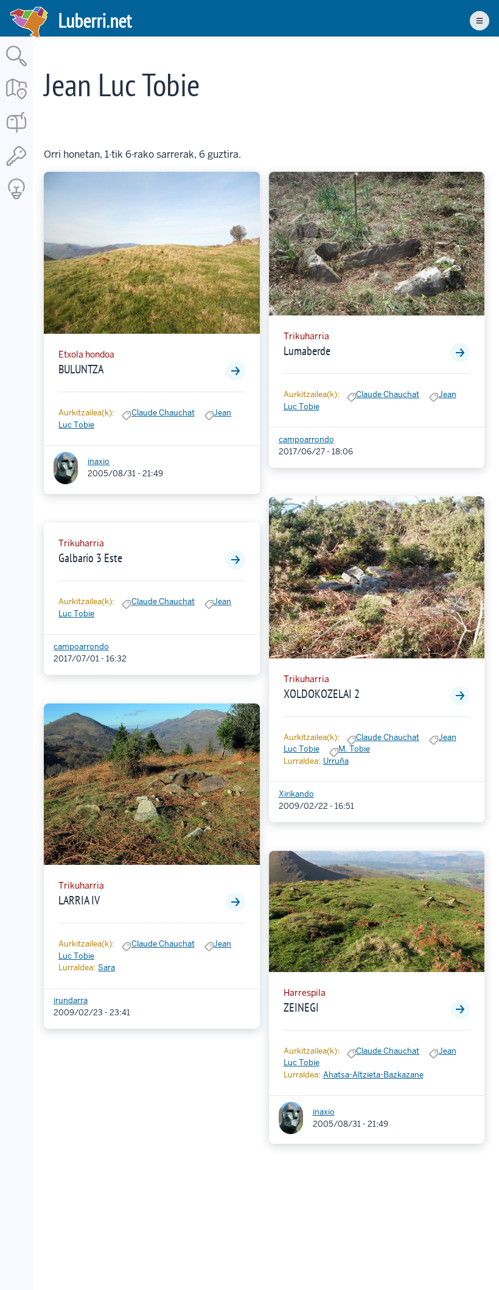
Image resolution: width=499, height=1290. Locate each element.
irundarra (71, 1000)
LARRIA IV (79, 900)
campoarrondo (81, 646)
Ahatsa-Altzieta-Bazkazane (373, 1075)
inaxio (99, 461)
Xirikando (296, 794)
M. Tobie (354, 749)
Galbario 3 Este (90, 558)
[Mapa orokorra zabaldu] (16, 100)
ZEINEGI (301, 1007)
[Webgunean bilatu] (16, 67)
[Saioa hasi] (16, 166)
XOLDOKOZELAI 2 (322, 694)
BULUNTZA (80, 369)
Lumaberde (307, 351)
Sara (106, 967)
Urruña (336, 761)
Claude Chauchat (163, 412)
